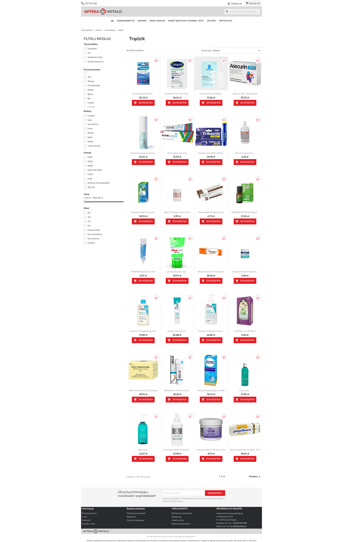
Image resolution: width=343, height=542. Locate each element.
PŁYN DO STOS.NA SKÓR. (99, 183)
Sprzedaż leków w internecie (245, 540)
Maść (90, 137)
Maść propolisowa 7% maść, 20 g (245, 449)
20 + (89, 213)
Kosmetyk (92, 48)
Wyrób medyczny (96, 61)
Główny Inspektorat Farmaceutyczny (101, 540)
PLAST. (91, 174)
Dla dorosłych (94, 230)
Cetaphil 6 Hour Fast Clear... (177, 93)
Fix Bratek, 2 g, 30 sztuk (245, 331)
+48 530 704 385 (239, 523)
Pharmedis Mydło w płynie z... (177, 449)
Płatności (86, 520)
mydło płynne (94, 146)
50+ (89, 225)
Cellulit (91, 102)
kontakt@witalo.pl (238, 526)
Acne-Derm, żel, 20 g (177, 153)
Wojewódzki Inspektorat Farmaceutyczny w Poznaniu (137, 540)
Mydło (90, 141)
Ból (89, 98)
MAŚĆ (90, 165)
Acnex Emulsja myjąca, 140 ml (211, 390)
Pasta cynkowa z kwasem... (245, 271)
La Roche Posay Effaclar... (211, 93)
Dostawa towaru (89, 513)
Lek (89, 53)
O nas (84, 516)
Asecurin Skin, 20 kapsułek (245, 93)
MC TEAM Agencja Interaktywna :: (183, 536)
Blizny (90, 94)
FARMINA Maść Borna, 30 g (143, 271)
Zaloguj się (176, 516)
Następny (255, 476)
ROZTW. (91, 187)
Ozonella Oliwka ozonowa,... (143, 212)
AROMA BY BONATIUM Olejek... (244, 212)
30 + (89, 217)
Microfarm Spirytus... (245, 153)
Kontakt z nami (88, 523)
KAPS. (90, 157)
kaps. (90, 120)
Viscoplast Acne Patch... (143, 93)
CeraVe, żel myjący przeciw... (211, 331)
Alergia (91, 81)
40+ (89, 221)
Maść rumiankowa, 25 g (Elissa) (143, 390)
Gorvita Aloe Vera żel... (177, 271)
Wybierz (236, 50)
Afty (89, 77)
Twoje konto (179, 508)
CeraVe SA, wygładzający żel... (143, 331)
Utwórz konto (178, 520)
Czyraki (91, 107)
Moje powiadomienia (181, 523)
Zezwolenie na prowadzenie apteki (172, 540)
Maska (90, 133)
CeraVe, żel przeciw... (177, 331)
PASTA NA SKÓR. (95, 170)
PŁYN (90, 178)
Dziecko (91, 243)
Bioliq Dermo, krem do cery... (177, 390)
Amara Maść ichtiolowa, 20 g (211, 212)
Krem (90, 128)
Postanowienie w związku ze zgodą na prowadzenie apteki (210, 540)
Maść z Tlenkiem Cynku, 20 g (177, 212)
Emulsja (91, 115)
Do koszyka (143, 102)
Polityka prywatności (136, 513)
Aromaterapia (94, 85)
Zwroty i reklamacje (135, 520)
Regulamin (131, 516)
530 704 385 (91, 3)
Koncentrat (93, 124)
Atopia (91, 89)
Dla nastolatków (95, 234)
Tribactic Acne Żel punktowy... (211, 153)
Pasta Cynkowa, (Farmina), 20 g (211, 449)
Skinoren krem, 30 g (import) (211, 271)
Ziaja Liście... (245, 390)
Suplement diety (95, 57)
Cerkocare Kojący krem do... (143, 153)
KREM (90, 161)
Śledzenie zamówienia (182, 513)
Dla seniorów (93, 238)
